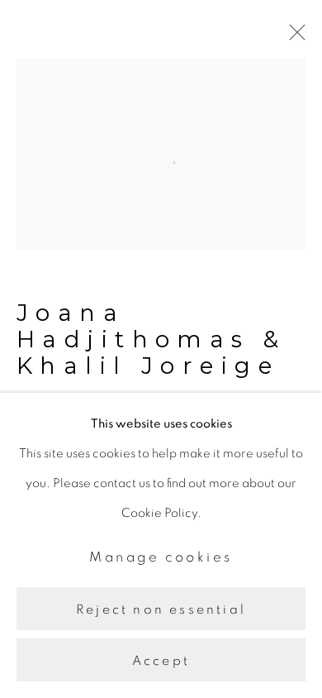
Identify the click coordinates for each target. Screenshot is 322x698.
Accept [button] (161, 660)
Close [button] (293, 37)
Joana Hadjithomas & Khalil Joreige (151, 339)
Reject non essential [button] (161, 608)
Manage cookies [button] (161, 557)
